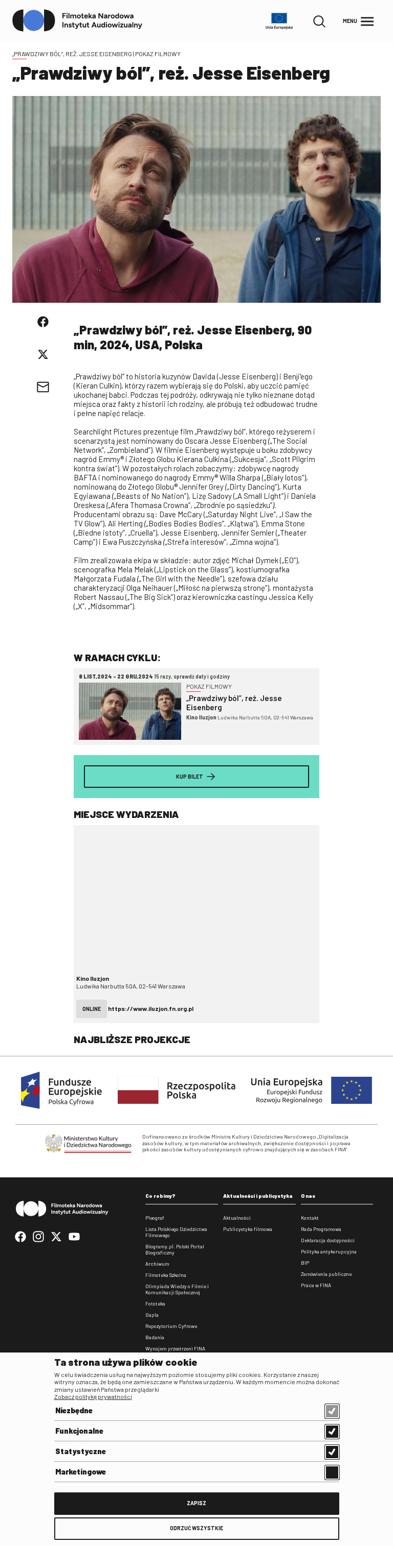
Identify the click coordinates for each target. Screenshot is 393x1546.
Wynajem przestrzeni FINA (175, 1348)
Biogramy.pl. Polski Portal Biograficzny (174, 1249)
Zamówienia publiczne (326, 1274)
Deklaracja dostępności (328, 1240)
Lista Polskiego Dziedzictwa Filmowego (176, 1232)
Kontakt (310, 1218)
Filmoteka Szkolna (165, 1275)
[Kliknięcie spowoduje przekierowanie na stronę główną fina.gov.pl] (77, 21)
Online (91, 1008)
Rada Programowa (321, 1229)
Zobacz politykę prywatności (93, 1396)
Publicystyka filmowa (247, 1229)
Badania (154, 1337)
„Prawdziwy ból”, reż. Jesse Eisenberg (72, 53)
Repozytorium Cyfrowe (171, 1326)
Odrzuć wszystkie (196, 1528)
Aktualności (237, 1218)
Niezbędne (74, 1410)
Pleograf (154, 1218)
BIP (305, 1263)
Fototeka (155, 1303)
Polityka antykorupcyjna (329, 1251)
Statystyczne (80, 1451)
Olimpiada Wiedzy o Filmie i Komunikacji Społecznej (177, 1289)
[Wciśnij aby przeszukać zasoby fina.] (319, 21)
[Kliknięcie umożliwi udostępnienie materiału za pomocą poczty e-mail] (43, 387)
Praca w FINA (316, 1285)
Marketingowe (80, 1471)
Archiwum (157, 1264)
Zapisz (196, 1503)
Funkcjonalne (79, 1430)
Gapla (152, 1315)
